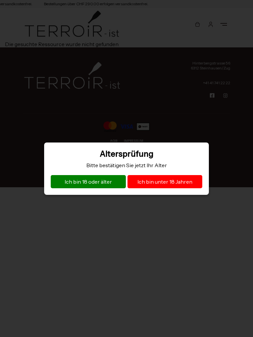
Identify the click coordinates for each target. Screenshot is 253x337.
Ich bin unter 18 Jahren (164, 181)
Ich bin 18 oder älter (88, 181)
